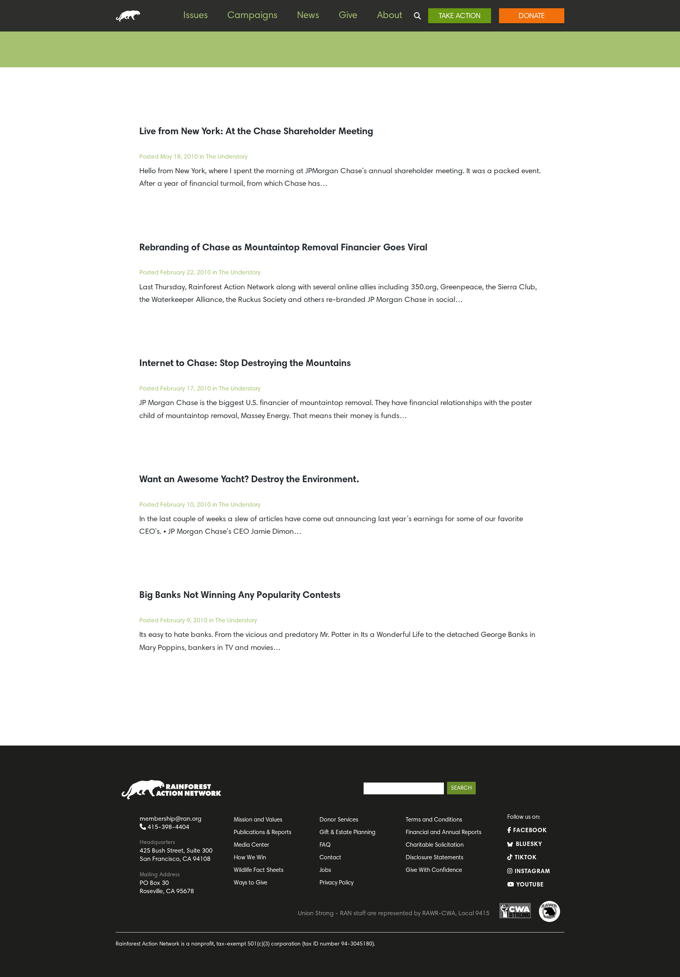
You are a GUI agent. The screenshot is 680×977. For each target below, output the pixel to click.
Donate (532, 16)
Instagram (531, 872)
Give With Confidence (434, 870)
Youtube (529, 885)
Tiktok (525, 858)
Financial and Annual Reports (443, 833)
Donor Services (339, 820)
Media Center (251, 845)
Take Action (459, 16)
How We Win (250, 858)
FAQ (325, 845)
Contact (330, 858)
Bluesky (528, 844)
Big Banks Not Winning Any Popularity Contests (240, 595)
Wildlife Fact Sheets (258, 870)
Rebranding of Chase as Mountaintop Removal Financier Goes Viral (283, 248)
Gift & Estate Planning (347, 833)
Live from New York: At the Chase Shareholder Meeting (256, 132)
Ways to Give (250, 883)
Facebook (529, 831)
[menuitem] (201, 16)
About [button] (390, 15)
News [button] (308, 15)
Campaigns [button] (252, 15)
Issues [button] (195, 15)
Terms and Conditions (434, 820)
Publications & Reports (262, 833)
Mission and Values (258, 820)
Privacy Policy (336, 883)
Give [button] (348, 15)
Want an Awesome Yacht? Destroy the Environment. (249, 480)
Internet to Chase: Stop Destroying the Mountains (245, 363)
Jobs (325, 870)
